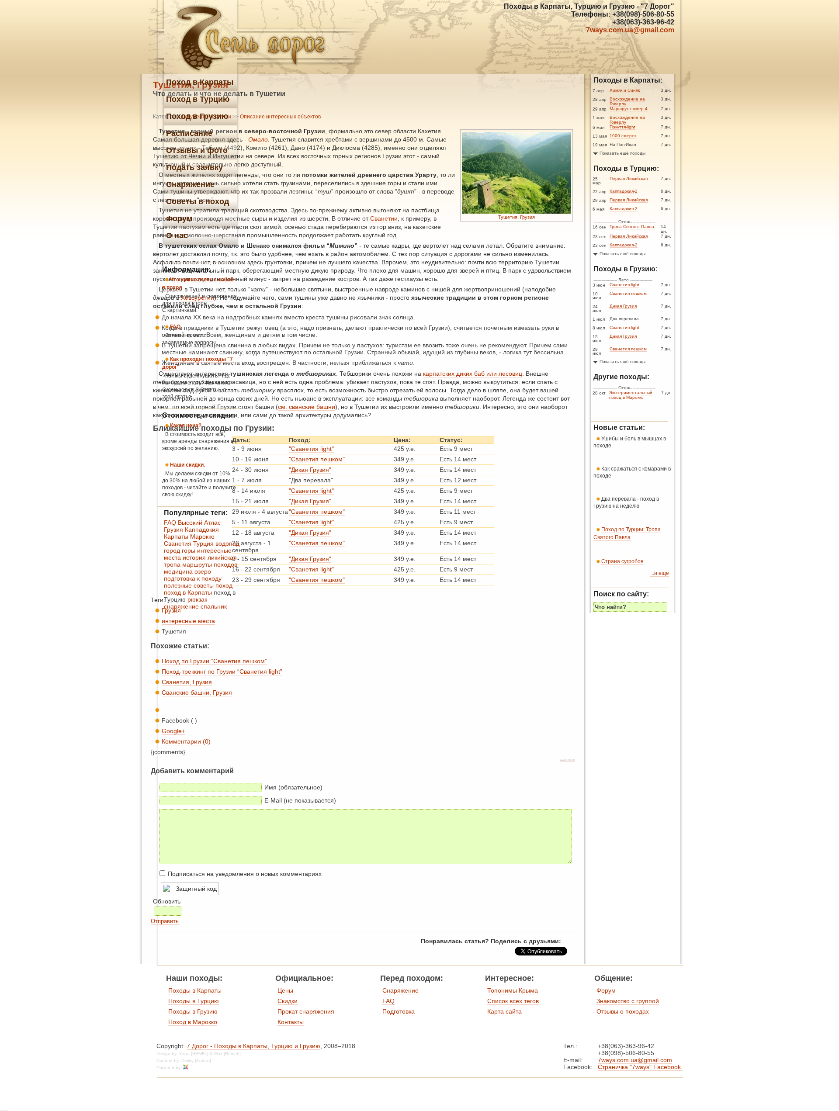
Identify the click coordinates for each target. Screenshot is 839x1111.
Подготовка (398, 1011)
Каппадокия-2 (624, 191)
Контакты (290, 1021)
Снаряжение (400, 990)
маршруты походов (209, 564)
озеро (202, 571)
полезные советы (189, 585)
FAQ (170, 522)
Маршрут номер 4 (629, 108)
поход (223, 585)
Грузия (173, 529)
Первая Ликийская (629, 178)
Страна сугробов (622, 561)
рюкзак (197, 599)
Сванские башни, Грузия (197, 692)
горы (188, 550)
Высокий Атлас (199, 522)
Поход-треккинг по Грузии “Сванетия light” (222, 671)
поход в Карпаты (188, 592)
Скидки (287, 1000)
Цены (285, 990)
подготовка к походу (193, 578)
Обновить (166, 901)
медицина (178, 571)
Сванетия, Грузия (187, 681)
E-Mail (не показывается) (300, 800)
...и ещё (659, 573)
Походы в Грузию (193, 1011)
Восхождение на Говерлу (627, 101)
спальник (214, 606)
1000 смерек (623, 135)
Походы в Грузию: (625, 269)
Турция (203, 543)
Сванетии (384, 218)
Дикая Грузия (623, 306)
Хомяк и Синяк (625, 90)
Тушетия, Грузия (516, 217)
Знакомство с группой (627, 1000)
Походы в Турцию (193, 1000)
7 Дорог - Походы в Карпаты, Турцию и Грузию (253, 1045)
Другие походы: (621, 377)
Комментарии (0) (186, 741)
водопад (227, 543)
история (194, 557)
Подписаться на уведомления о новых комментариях (245, 873)
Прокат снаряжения (305, 1011)
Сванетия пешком (628, 293)
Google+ (173, 730)
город (172, 550)
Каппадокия (202, 529)
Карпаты (176, 536)
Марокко (202, 536)
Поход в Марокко (192, 1021)
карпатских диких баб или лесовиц (472, 373)
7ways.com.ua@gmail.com (630, 30)
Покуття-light (622, 127)
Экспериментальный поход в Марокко (630, 395)
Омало (258, 139)
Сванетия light (624, 284)
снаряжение (181, 606)
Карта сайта (504, 1011)
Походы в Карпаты (195, 990)
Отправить (165, 921)
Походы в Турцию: (626, 168)
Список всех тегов (513, 1000)
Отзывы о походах (622, 1011)
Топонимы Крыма (512, 990)
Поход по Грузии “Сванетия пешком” (214, 661)
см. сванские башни (306, 406)
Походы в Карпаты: (627, 80)
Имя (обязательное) (293, 787)
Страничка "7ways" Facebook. (640, 1066)
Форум (606, 990)
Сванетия (177, 543)
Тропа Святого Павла (632, 226)
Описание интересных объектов (280, 117)
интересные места (188, 620)
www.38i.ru (567, 759)
